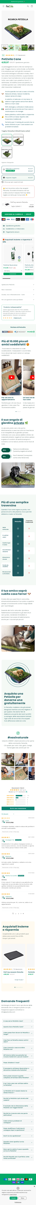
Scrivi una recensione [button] (18, 808)
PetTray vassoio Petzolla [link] (19, 202)
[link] (7, 204)
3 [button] (18, 913)
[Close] (34, 1186)
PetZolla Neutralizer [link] (10, 265)
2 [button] (15, 913)
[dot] (17, 411)
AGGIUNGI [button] (13, 274)
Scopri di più (13, 1194)
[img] (6, 818)
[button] (3, 6)
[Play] (12, 377)
